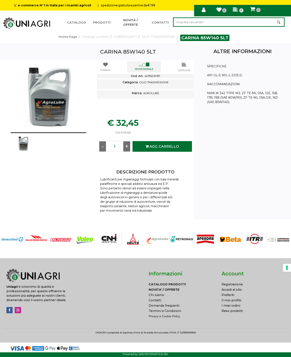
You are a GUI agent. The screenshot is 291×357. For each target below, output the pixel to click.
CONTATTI (160, 22)
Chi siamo (156, 295)
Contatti (155, 300)
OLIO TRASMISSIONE (158, 37)
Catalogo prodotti (95, 37)
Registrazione (232, 284)
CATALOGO (76, 22)
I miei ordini (231, 305)
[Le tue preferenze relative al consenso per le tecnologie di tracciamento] (287, 268)
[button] (279, 22)
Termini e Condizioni (165, 311)
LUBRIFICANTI (125, 37)
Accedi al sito (232, 290)
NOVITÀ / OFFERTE (130, 22)
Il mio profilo (231, 300)
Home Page (68, 37)
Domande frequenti (164, 305)
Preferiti (228, 295)
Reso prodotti (232, 311)
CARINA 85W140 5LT (204, 37)
